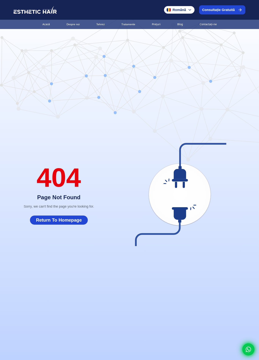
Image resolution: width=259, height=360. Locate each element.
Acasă (46, 24)
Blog (180, 24)
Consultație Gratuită (218, 10)
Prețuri (156, 24)
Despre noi (73, 24)
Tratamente (128, 24)
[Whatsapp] (248, 349)
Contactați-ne (208, 24)
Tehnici (100, 24)
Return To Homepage (59, 220)
